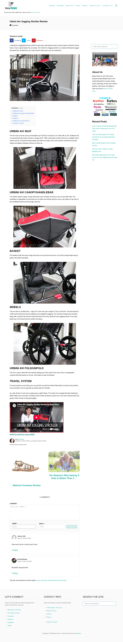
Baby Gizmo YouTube (14, 610)
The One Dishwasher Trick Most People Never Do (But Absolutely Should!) (103, 137)
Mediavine (78, 633)
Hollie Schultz (20, 439)
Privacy (49, 617)
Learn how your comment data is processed (51, 580)
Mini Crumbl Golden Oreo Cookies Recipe (104, 144)
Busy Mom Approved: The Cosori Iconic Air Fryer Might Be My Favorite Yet (104, 157)
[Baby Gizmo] (21, 6)
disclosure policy (35, 12)
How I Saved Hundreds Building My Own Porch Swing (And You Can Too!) (104, 128)
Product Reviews (14, 444)
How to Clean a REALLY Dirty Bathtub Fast (102, 150)
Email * (42, 523)
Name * (14, 523)
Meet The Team (51, 610)
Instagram (11, 622)
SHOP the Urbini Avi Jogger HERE (22, 434)
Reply (15, 550)
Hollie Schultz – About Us (54, 607)
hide (21, 108)
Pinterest (10, 619)
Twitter (10, 625)
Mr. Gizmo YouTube (14, 613)
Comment (13, 503)
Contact (49, 614)
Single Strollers (23, 444)
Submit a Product (52, 622)
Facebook (11, 616)
